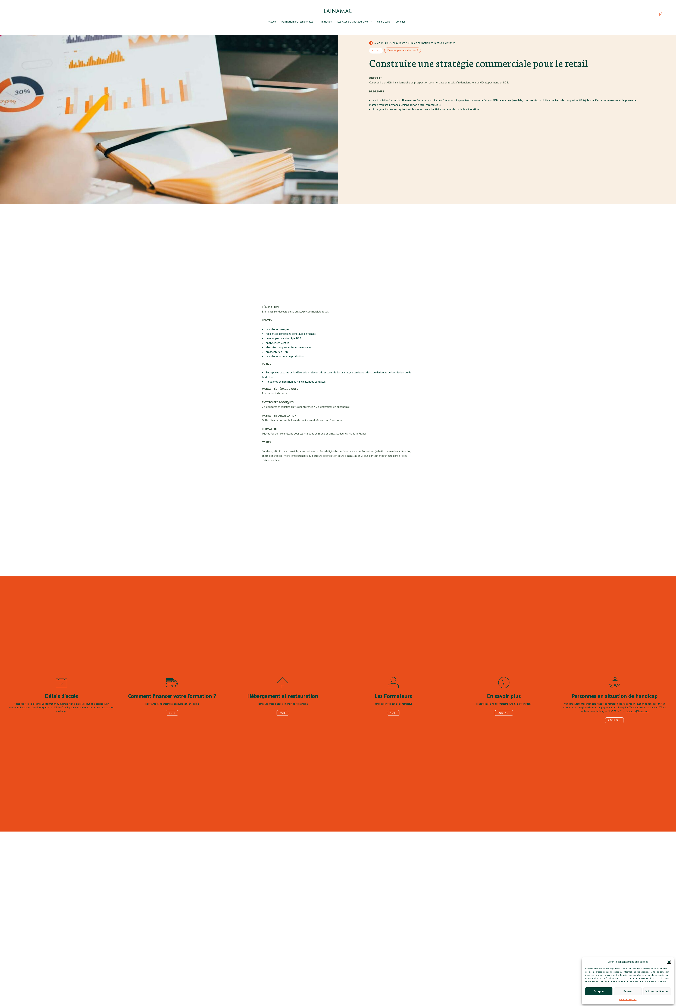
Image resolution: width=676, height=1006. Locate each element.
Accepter (599, 991)
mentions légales (627, 999)
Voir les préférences (657, 991)
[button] (669, 962)
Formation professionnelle (297, 21)
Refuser (628, 991)
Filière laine (383, 21)
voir (172, 712)
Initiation (326, 21)
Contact (400, 21)
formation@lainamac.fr (637, 711)
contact (504, 712)
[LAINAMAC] (338, 11)
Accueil (272, 21)
